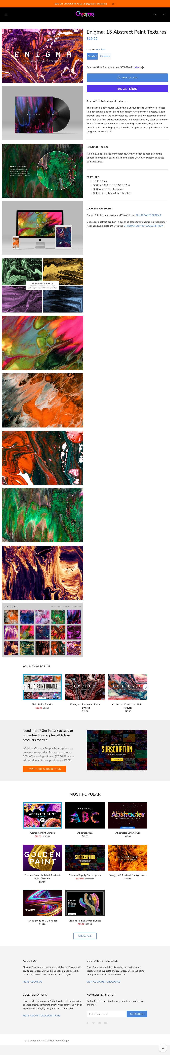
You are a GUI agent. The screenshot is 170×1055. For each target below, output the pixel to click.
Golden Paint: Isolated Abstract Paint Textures (42, 877)
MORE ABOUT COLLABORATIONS (41, 1015)
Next (146, 687)
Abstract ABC (85, 832)
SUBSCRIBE (137, 1014)
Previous (24, 687)
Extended (105, 56)
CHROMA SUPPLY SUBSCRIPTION (144, 225)
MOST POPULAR (84, 794)
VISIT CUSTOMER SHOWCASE (103, 981)
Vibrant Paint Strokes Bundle (85, 920)
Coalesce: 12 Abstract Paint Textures (127, 706)
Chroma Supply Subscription (85, 875)
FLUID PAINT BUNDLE (149, 215)
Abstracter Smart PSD (127, 832)
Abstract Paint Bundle (42, 832)
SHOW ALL (84, 936)
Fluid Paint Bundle (42, 704)
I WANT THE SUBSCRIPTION (44, 769)
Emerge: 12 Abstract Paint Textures (85, 706)
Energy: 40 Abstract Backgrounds (127, 875)
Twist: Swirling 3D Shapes (42, 920)
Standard (92, 56)
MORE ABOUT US (32, 981)
